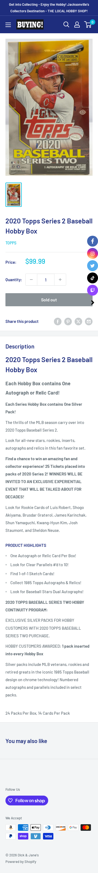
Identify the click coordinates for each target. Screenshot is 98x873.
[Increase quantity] (60, 279)
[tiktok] (92, 277)
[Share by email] (89, 321)
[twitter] (92, 265)
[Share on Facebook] (58, 321)
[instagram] (92, 253)
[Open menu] (8, 25)
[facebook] (92, 241)
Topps (10, 243)
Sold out (49, 299)
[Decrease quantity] (31, 279)
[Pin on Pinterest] (68, 321)
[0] (88, 24)
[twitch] (92, 290)
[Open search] (66, 25)
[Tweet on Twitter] (78, 321)
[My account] (77, 25)
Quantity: (13, 279)
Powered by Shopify (20, 861)
